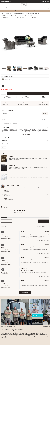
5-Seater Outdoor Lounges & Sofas (33, 13)
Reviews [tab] (4, 216)
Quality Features (5, 137)
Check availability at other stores (10, 123)
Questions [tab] (10, 216)
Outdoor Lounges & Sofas (19, 13)
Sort (38, 226)
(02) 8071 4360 (46, 1)
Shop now (25, 340)
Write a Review (44, 222)
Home (2, 13)
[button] (25, 8)
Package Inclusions (6, 143)
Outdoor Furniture (9, 13)
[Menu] (2, 4)
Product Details (5, 127)
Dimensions (4, 140)
